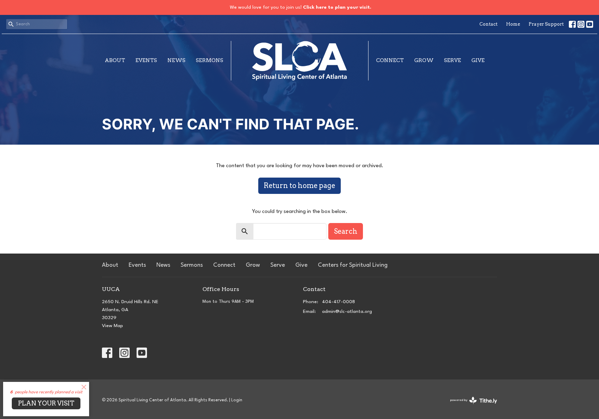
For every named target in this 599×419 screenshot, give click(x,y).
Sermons (209, 60)
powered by (469, 406)
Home (513, 24)
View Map (112, 325)
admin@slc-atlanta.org (347, 311)
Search (345, 231)
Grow (424, 60)
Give (478, 60)
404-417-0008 (338, 301)
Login (236, 400)
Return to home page (299, 185)
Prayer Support (546, 24)
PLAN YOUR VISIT (46, 403)
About (115, 60)
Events (146, 60)
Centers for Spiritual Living (353, 265)
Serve (452, 60)
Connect (390, 60)
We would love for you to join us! (300, 7)
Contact (488, 24)
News (176, 60)
